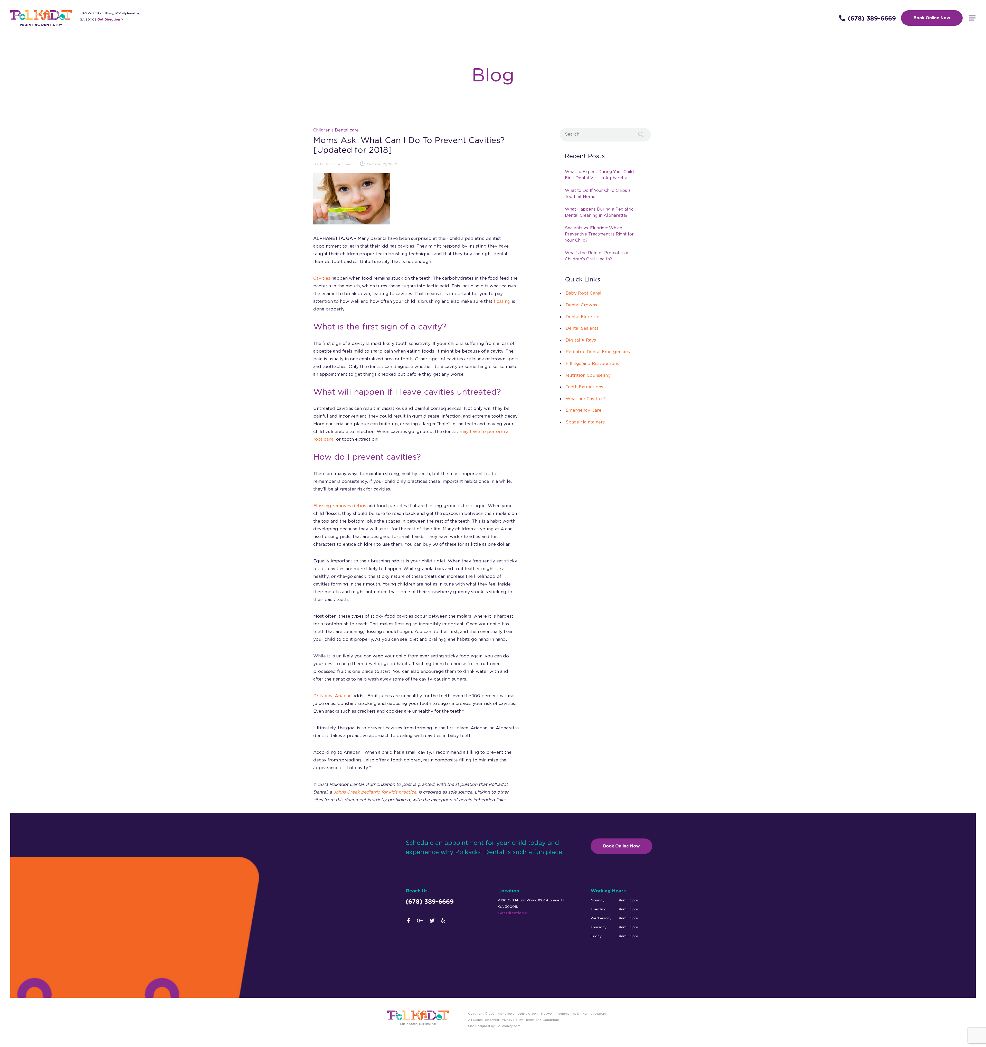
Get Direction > (110, 19)
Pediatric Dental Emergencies (598, 352)
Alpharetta (506, 1013)
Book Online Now (932, 18)
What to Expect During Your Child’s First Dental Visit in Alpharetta (601, 175)
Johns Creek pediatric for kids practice (374, 792)
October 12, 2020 (382, 164)
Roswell (547, 1013)
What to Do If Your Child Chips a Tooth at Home (598, 193)
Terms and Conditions (543, 1019)
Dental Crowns (581, 305)
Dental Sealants (582, 328)
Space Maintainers (585, 422)
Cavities (321, 278)
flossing (502, 301)
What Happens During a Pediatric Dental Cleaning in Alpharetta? (599, 212)
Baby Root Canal (583, 293)
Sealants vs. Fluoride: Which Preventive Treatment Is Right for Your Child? (599, 234)
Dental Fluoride (582, 317)
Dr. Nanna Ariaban (335, 164)
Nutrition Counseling (588, 375)
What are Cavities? (586, 399)
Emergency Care (583, 410)
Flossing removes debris (339, 506)
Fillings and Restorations (592, 363)
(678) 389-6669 (872, 19)
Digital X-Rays (581, 340)
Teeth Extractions (584, 387)
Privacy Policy (511, 1019)
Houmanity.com (508, 1025)
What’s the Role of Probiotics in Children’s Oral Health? (597, 256)
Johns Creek (528, 1013)
